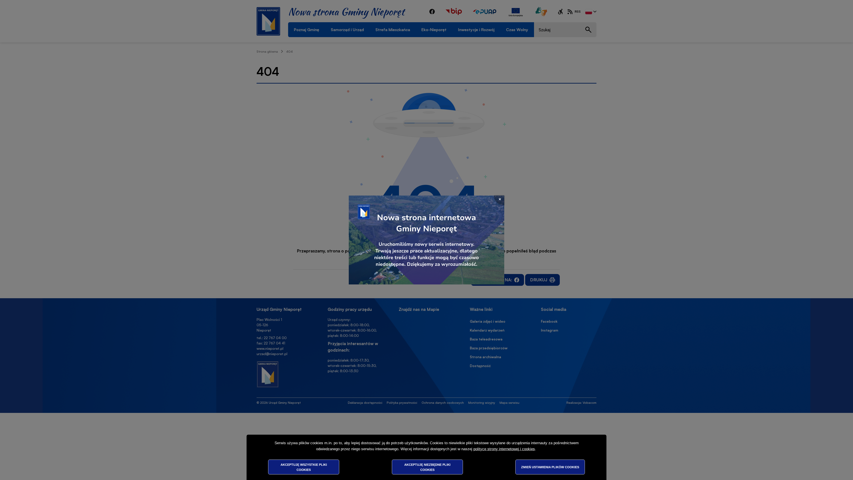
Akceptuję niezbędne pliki (427, 467)
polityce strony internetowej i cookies (504, 449)
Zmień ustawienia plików (550, 467)
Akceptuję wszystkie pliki (304, 467)
